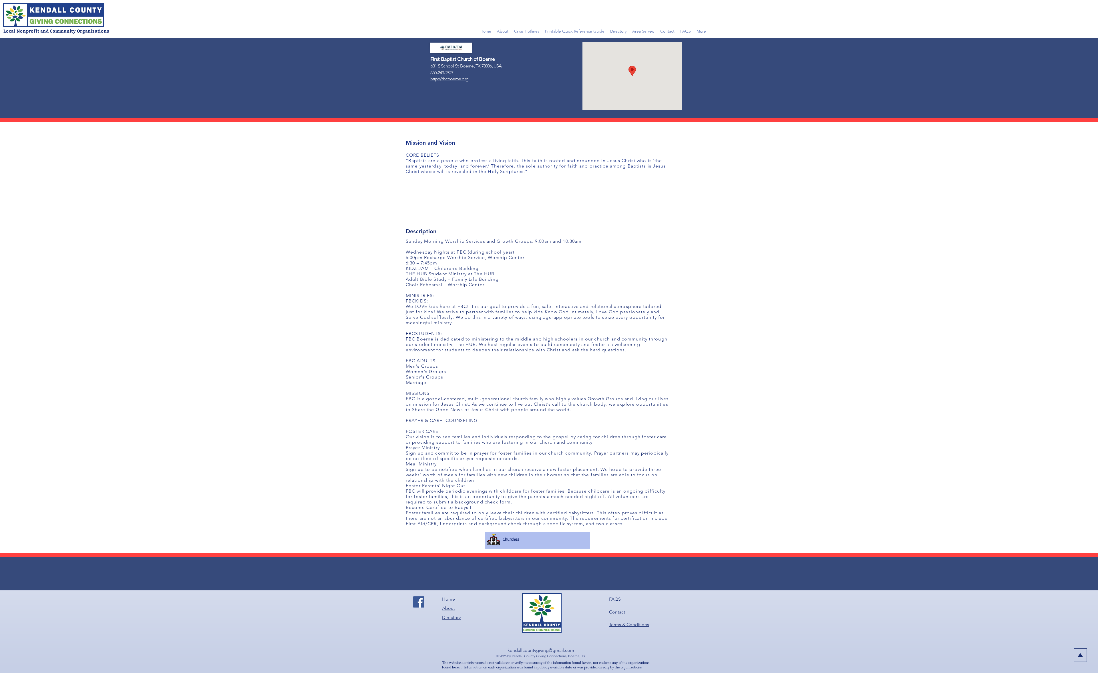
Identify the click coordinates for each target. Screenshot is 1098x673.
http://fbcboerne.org (449, 78)
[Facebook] (418, 602)
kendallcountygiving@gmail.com (541, 650)
